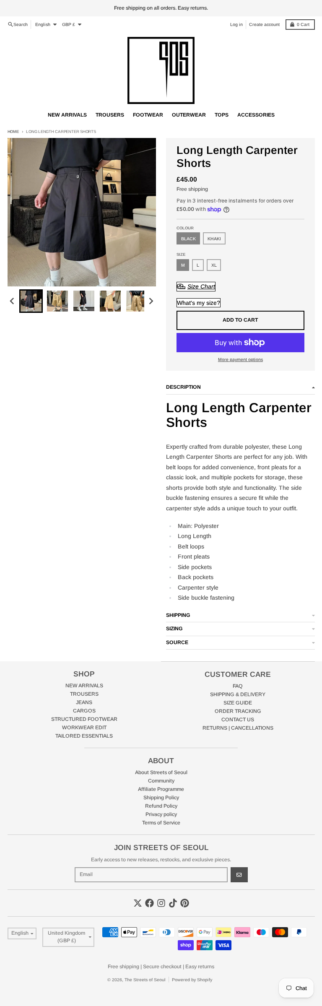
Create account (264, 24)
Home (13, 131)
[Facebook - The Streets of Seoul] (149, 903)
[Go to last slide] (13, 301)
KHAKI (214, 238)
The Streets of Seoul (145, 979)
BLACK (188, 238)
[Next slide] (150, 301)
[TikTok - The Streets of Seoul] (173, 903)
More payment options (240, 359)
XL (214, 265)
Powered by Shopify (192, 979)
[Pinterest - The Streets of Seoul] (184, 903)
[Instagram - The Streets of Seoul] (161, 903)
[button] (31, 301)
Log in (236, 24)
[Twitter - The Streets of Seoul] (137, 903)
